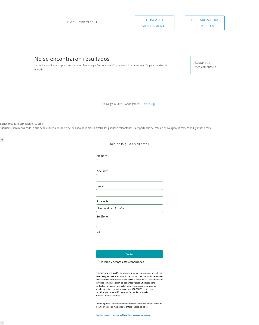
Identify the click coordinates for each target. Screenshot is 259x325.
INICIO (71, 22)
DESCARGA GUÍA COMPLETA (204, 22)
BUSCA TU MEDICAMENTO (154, 22)
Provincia (102, 201)
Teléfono (102, 216)
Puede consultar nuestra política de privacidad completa (123, 314)
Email (100, 186)
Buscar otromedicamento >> (206, 65)
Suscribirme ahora (14, 136)
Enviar (129, 254)
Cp (98, 231)
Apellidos (102, 170)
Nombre (102, 155)
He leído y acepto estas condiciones (121, 261)
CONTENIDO (85, 22)
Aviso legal (150, 104)
